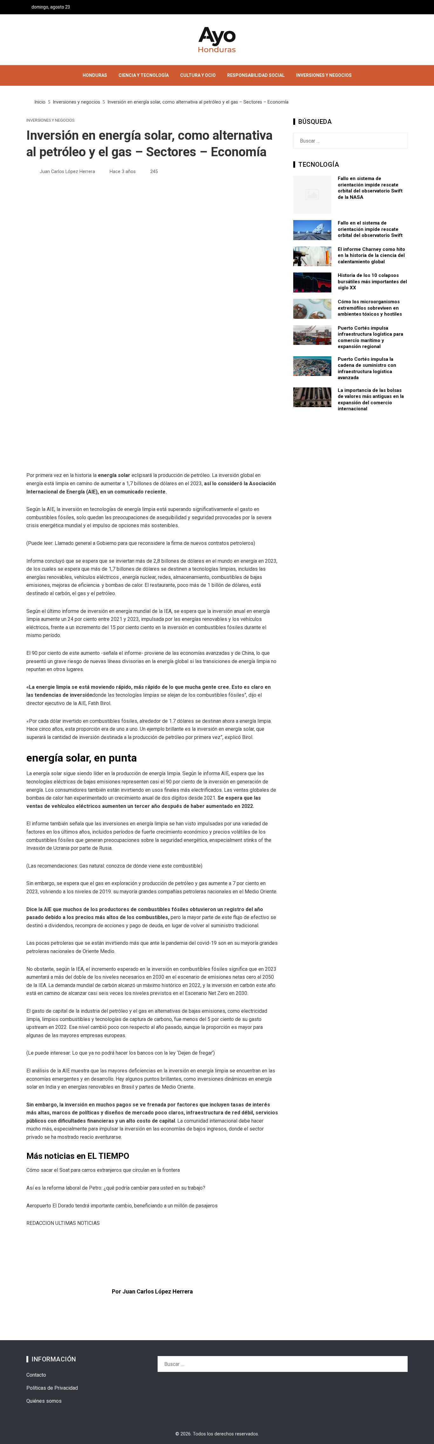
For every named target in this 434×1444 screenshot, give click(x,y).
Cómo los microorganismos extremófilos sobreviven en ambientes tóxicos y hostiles (370, 308)
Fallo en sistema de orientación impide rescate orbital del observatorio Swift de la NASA (370, 188)
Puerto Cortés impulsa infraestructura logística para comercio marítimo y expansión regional (370, 337)
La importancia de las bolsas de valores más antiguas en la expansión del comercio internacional (371, 399)
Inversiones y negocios (50, 120)
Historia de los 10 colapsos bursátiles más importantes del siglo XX (372, 281)
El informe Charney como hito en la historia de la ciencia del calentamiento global (371, 255)
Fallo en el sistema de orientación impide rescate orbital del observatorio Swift (370, 229)
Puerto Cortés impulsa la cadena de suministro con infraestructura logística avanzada (367, 368)
